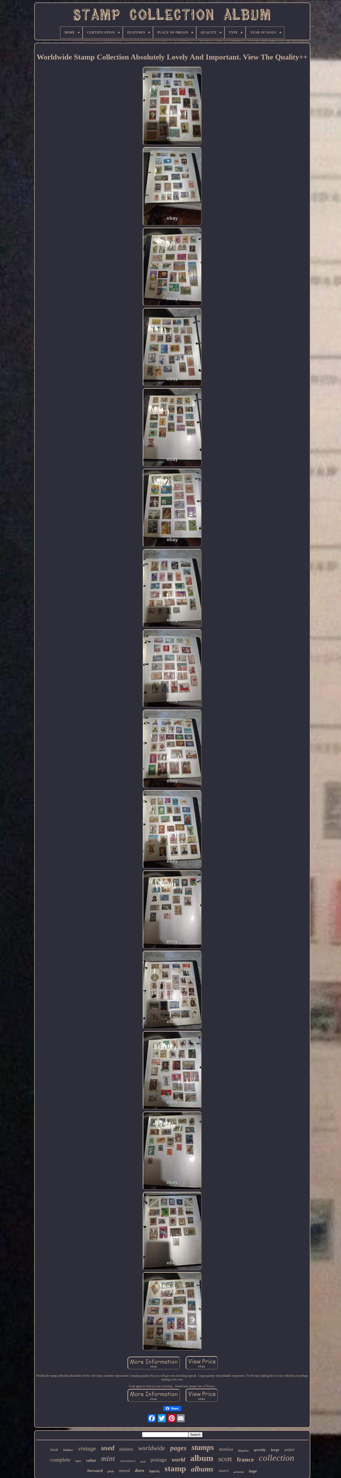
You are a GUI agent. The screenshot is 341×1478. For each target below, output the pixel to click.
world (178, 1459)
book (54, 1449)
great (111, 1471)
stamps (202, 1447)
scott (225, 1459)
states (223, 1470)
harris (154, 1471)
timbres (126, 1449)
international (127, 1461)
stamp (175, 1468)
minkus (226, 1448)
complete (60, 1459)
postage (159, 1460)
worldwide (151, 1448)
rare (78, 1461)
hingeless (243, 1450)
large (275, 1450)
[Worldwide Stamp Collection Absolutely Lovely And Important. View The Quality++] (172, 106)
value (91, 1460)
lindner (68, 1450)
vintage (87, 1448)
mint (108, 1458)
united (289, 1449)
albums (202, 1469)
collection (276, 1458)
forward (95, 1470)
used (107, 1448)
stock (143, 1461)
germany (239, 1471)
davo (139, 1470)
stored (124, 1470)
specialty (260, 1450)
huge (253, 1471)
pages (178, 1448)
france (245, 1459)
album (201, 1458)
